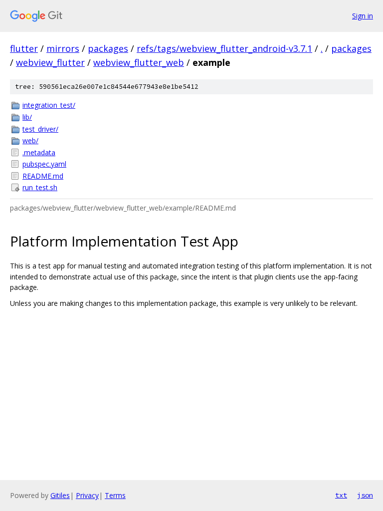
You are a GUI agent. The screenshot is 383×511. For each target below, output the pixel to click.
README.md (42, 176)
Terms (115, 495)
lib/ (27, 117)
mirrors (62, 48)
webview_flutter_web (138, 62)
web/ (30, 140)
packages (108, 48)
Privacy (87, 495)
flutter (24, 48)
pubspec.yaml (44, 164)
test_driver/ (40, 129)
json (365, 495)
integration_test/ (48, 105)
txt (341, 495)
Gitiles (60, 495)
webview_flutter (50, 62)
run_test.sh (39, 187)
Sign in (362, 15)
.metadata (38, 152)
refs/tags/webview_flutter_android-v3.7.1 (224, 48)
